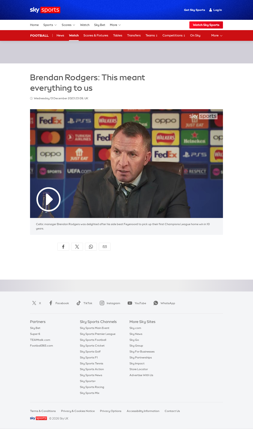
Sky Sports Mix (89, 393)
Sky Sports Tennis (91, 363)
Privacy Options (110, 411)
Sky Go (134, 339)
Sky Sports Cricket (92, 345)
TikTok (87, 303)
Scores (67, 24)
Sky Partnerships (140, 357)
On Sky (195, 35)
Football (39, 35)
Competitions (172, 35)
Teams (150, 35)
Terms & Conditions (43, 411)
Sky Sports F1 (89, 357)
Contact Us (172, 411)
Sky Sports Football (93, 339)
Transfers (134, 35)
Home (34, 24)
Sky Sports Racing (92, 387)
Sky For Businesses (142, 351)
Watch (85, 24)
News (60, 35)
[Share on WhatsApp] (91, 247)
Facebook (62, 303)
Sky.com (135, 328)
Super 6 (35, 333)
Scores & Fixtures (95, 35)
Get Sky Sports (194, 10)
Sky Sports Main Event (94, 328)
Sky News (135, 333)
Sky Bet (99, 24)
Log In (217, 10)
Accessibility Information (143, 411)
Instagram (113, 303)
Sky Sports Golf (90, 351)
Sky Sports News (91, 375)
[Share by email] (105, 247)
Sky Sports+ (88, 381)
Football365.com (41, 345)
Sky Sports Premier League (97, 333)
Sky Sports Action (92, 369)
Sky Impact (136, 363)
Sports (48, 24)
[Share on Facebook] (63, 247)
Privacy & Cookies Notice (78, 411)
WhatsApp (167, 303)
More (113, 24)
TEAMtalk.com (40, 339)
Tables (117, 35)
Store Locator (138, 369)
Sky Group (136, 345)
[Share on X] (77, 247)
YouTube (140, 303)
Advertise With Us (141, 375)
